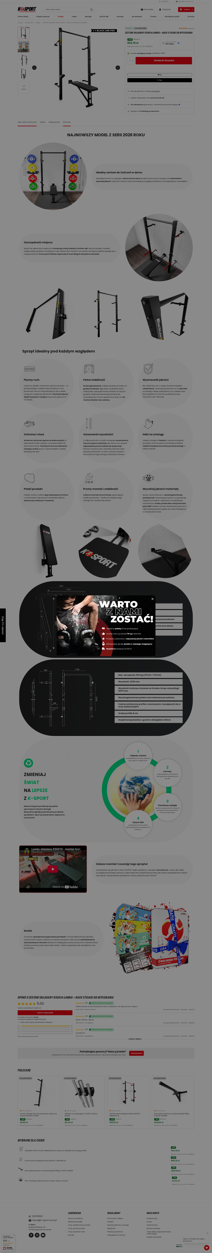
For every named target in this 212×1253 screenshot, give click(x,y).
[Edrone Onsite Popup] (106, 626)
